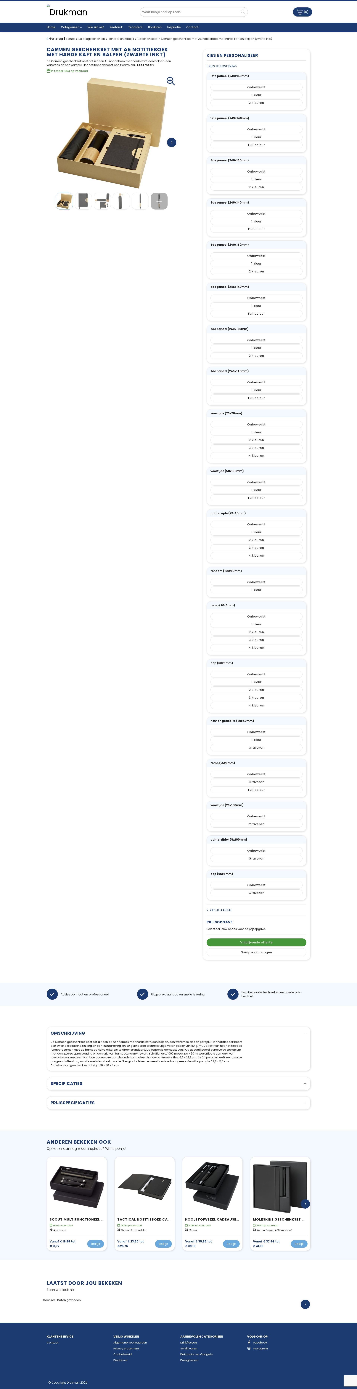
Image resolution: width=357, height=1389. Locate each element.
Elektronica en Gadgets (196, 1354)
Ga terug (56, 38)
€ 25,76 (130, 1244)
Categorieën (70, 27)
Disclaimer (120, 1360)
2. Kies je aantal (219, 910)
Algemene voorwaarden (130, 1342)
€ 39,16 (198, 1244)
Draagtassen (189, 1360)
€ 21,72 (62, 1244)
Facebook (260, 1342)
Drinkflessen (188, 1342)
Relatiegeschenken (91, 39)
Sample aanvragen (256, 952)
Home (70, 39)
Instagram (260, 1348)
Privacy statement (126, 1348)
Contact (53, 1342)
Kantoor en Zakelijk (121, 39)
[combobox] (189, 12)
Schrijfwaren (188, 1348)
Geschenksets (147, 39)
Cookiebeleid (122, 1354)
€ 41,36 (266, 1244)
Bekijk (95, 1244)
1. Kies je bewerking (222, 66)
